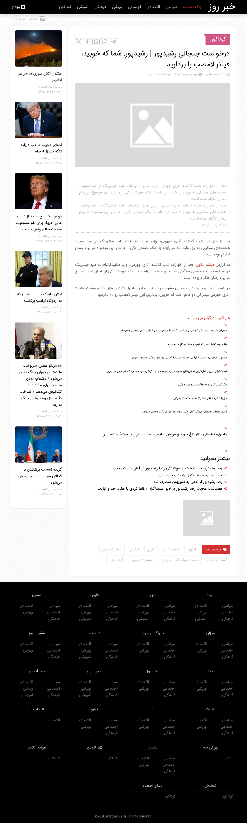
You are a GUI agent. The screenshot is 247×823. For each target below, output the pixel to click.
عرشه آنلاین (205, 265)
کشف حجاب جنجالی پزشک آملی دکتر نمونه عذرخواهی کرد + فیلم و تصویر (184, 411)
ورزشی (117, 7)
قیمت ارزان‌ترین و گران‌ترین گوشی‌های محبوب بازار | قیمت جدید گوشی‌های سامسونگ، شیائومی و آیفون (167, 371)
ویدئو (16, 7)
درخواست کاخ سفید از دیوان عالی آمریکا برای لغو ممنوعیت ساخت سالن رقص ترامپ (39, 223)
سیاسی (171, 7)
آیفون (191, 549)
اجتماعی (134, 7)
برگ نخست (192, 7)
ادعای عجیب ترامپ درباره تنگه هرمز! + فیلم (41, 148)
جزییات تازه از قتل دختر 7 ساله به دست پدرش (200, 398)
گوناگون (65, 7)
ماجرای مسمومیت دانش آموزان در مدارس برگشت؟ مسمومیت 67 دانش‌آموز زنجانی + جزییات (173, 330)
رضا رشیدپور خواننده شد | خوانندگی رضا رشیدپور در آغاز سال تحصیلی (167, 468)
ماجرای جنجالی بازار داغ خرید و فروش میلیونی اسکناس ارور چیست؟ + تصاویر (165, 434)
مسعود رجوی (142, 560)
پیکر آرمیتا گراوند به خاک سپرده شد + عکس (202, 384)
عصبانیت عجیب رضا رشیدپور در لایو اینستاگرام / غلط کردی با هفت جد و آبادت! (159, 489)
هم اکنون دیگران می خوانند (208, 318)
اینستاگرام (171, 549)
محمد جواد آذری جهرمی (180, 560)
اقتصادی (153, 7)
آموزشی (83, 7)
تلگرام (134, 549)
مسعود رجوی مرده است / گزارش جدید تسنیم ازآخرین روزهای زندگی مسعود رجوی (179, 357)
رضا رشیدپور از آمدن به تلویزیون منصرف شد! (187, 482)
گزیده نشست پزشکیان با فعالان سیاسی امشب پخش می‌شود (40, 476)
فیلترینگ (116, 560)
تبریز (151, 549)
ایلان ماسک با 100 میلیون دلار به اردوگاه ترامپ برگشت (38, 297)
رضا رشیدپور (112, 549)
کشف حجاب (217, 560)
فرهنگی (100, 7)
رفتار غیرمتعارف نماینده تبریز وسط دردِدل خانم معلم (197, 344)
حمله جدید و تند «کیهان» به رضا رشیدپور (189, 475)
